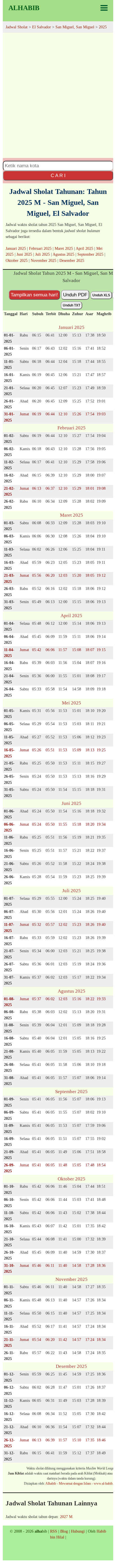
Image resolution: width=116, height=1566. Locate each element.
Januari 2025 (16, 248)
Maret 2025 (64, 248)
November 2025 (43, 260)
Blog (64, 1531)
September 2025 (90, 254)
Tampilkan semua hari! (34, 294)
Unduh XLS (101, 295)
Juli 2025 (42, 254)
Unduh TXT (71, 305)
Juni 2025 (24, 254)
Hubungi (78, 1531)
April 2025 (84, 248)
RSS (53, 1531)
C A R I (58, 175)
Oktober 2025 (17, 260)
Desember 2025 (71, 260)
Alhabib (23, 8)
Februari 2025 (40, 248)
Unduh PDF (75, 294)
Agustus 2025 (63, 254)
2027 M (66, 1516)
